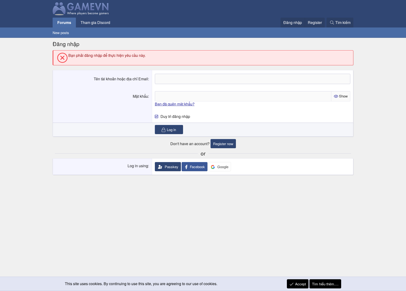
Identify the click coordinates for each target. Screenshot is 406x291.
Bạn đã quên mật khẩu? (175, 104)
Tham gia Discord (95, 22)
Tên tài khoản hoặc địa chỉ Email (121, 78)
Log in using (138, 165)
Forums (64, 22)
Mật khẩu (140, 96)
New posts (61, 32)
